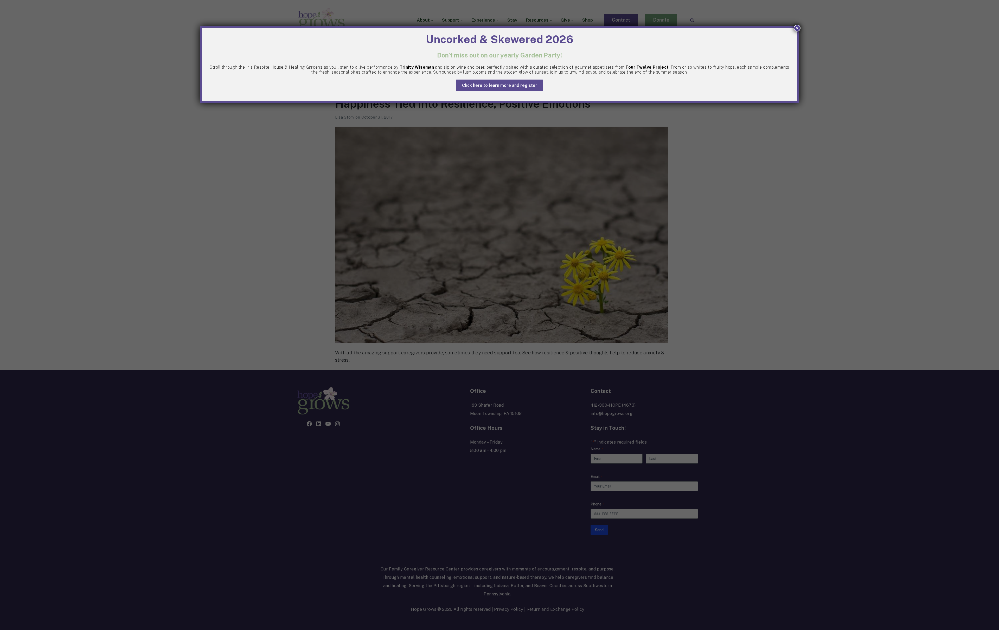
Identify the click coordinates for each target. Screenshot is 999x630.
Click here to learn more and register (499, 85)
